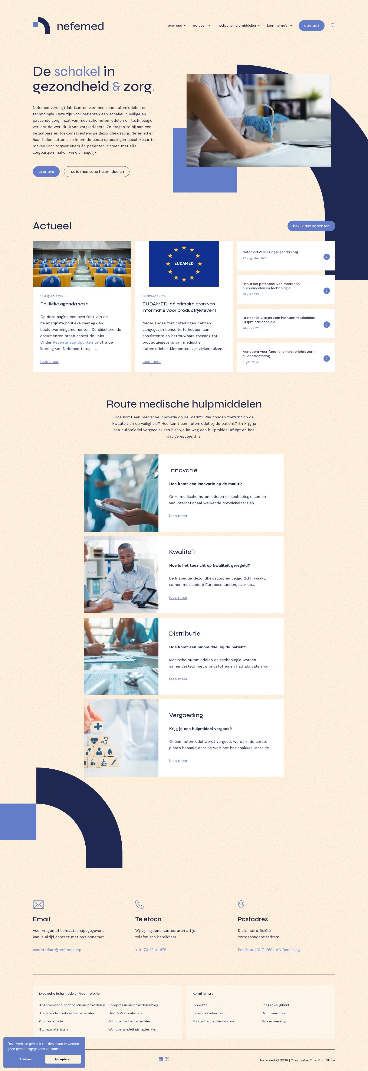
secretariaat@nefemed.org (57, 949)
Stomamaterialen (53, 1029)
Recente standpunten (73, 342)
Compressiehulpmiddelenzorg (133, 1005)
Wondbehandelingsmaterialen (132, 1029)
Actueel (199, 25)
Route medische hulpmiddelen (96, 171)
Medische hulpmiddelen (236, 25)
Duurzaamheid (274, 1013)
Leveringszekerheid (208, 1013)
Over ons (175, 25)
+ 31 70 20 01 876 (150, 949)
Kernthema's (277, 25)
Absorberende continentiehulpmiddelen (72, 1005)
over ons (46, 171)
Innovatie (200, 1005)
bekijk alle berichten (311, 226)
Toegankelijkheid (275, 1005)
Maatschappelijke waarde (213, 1021)
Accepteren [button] (63, 1059)
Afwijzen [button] (25, 1059)
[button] (64, 1049)
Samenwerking (274, 1021)
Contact (311, 25)
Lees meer (49, 361)
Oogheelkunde (51, 1021)
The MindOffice (322, 1060)
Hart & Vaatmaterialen (126, 1013)
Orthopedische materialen (129, 1021)
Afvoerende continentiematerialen (67, 1013)
